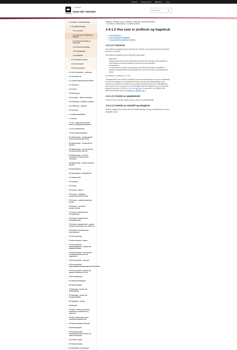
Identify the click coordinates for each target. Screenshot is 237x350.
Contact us (134, 2)
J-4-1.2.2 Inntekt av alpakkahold (119, 37)
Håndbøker (129, 21)
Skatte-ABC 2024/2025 (148, 21)
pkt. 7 (144, 90)
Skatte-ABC (78, 7)
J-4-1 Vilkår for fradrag (133, 23)
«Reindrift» (109, 111)
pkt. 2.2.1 (139, 88)
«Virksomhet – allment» (133, 90)
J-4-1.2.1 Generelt (115, 35)
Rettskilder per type (118, 21)
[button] (159, 2)
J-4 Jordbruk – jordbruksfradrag (116, 23)
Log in (168, 2)
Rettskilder (108, 21)
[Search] (168, 10)
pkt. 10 (115, 111)
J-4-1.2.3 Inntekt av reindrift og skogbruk (122, 39)
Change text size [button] (146, 2)
